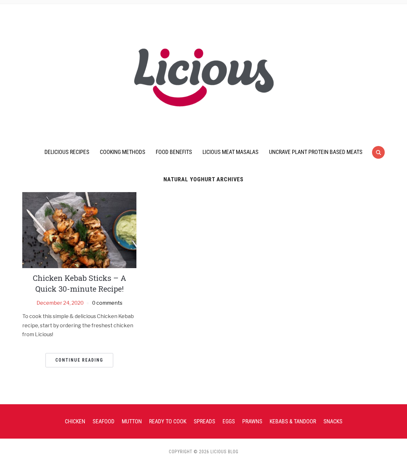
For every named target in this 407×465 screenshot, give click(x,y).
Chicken (75, 421)
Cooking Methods (122, 152)
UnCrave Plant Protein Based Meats (315, 152)
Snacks (332, 421)
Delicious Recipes (67, 152)
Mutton (132, 421)
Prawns (252, 421)
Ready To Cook (167, 421)
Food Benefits (174, 152)
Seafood (103, 421)
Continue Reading (79, 360)
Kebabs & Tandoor (293, 421)
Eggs (229, 421)
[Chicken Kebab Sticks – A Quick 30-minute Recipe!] (79, 230)
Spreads (204, 421)
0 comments (107, 303)
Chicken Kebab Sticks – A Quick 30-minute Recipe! (79, 283)
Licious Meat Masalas (231, 152)
